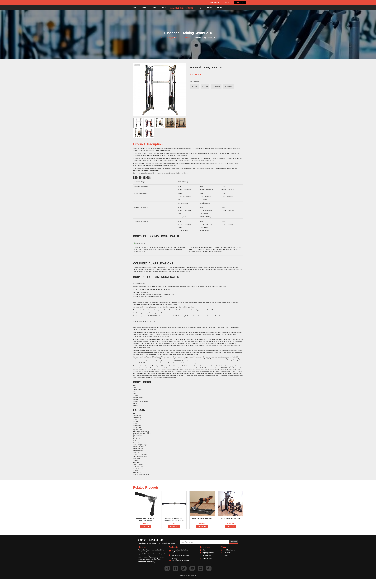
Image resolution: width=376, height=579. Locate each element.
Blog (199, 8)
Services (153, 8)
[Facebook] (175, 568)
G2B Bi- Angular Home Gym (230, 519)
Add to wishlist (194, 81)
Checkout (227, 2)
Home (135, 8)
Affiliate (219, 8)
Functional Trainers (182, 38)
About (163, 8)
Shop (144, 8)
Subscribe (233, 541)
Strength (170, 38)
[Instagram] (167, 568)
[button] (229, 7)
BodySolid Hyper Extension (202, 519)
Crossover (136, 423)
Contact (209, 8)
